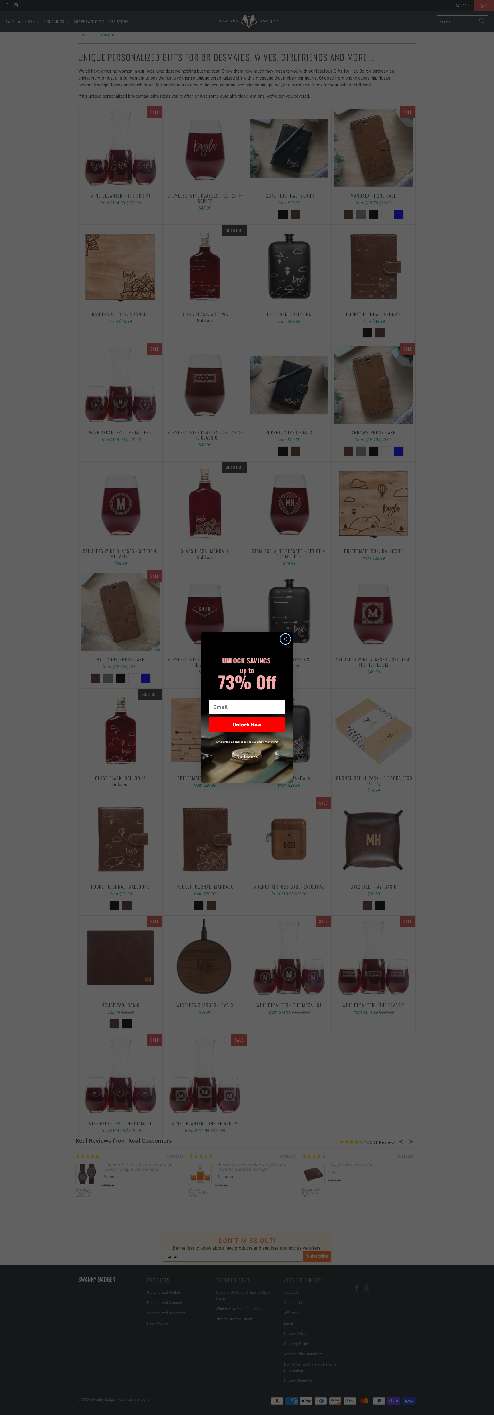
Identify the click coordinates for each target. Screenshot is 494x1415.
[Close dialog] (285, 639)
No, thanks (247, 756)
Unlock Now (247, 724)
